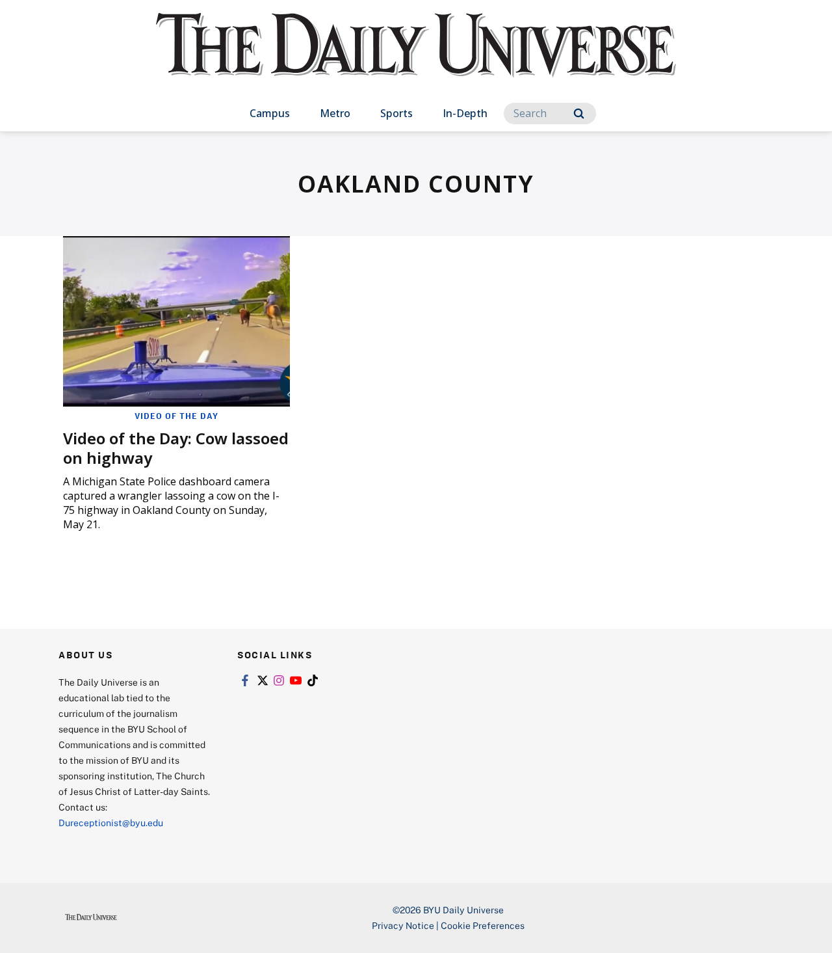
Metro (335, 113)
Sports (396, 113)
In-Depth (465, 113)
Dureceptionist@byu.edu (110, 822)
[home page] (416, 58)
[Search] (578, 113)
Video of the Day (176, 415)
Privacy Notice (403, 925)
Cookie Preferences (483, 925)
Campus (270, 113)
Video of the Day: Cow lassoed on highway (176, 447)
